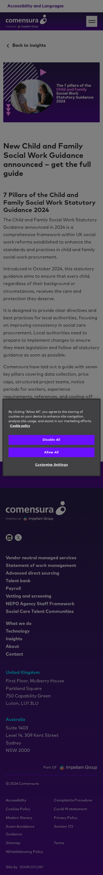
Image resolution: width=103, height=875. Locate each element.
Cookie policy (20, 425)
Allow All (51, 452)
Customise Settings (51, 464)
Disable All (51, 439)
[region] (51, 437)
